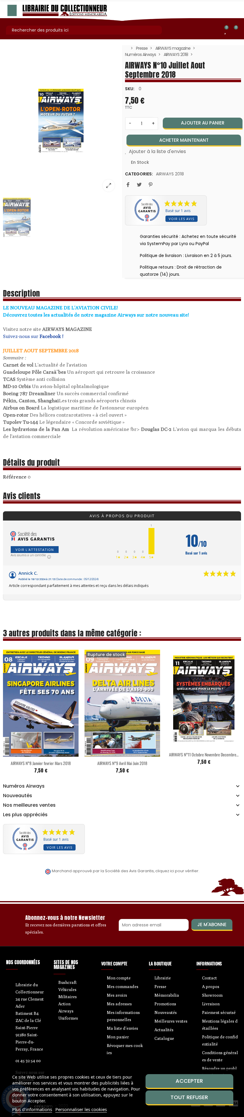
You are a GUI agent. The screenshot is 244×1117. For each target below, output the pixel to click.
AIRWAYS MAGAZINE (67, 329)
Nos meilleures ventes (29, 805)
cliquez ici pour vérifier (176, 870)
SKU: (129, 89)
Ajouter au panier (202, 123)
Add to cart (28, 753)
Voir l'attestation (34, 549)
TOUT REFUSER (189, 1097)
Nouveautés (17, 795)
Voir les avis (181, 218)
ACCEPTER (189, 1081)
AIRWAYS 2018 (170, 174)
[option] (61, 120)
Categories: (139, 174)
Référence (14, 477)
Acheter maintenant (184, 140)
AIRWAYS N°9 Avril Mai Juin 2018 (122, 763)
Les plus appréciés (25, 814)
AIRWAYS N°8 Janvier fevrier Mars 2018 (41, 763)
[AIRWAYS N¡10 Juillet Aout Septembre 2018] (61, 120)
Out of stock (110, 753)
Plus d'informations (32, 1109)
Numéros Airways (24, 786)
